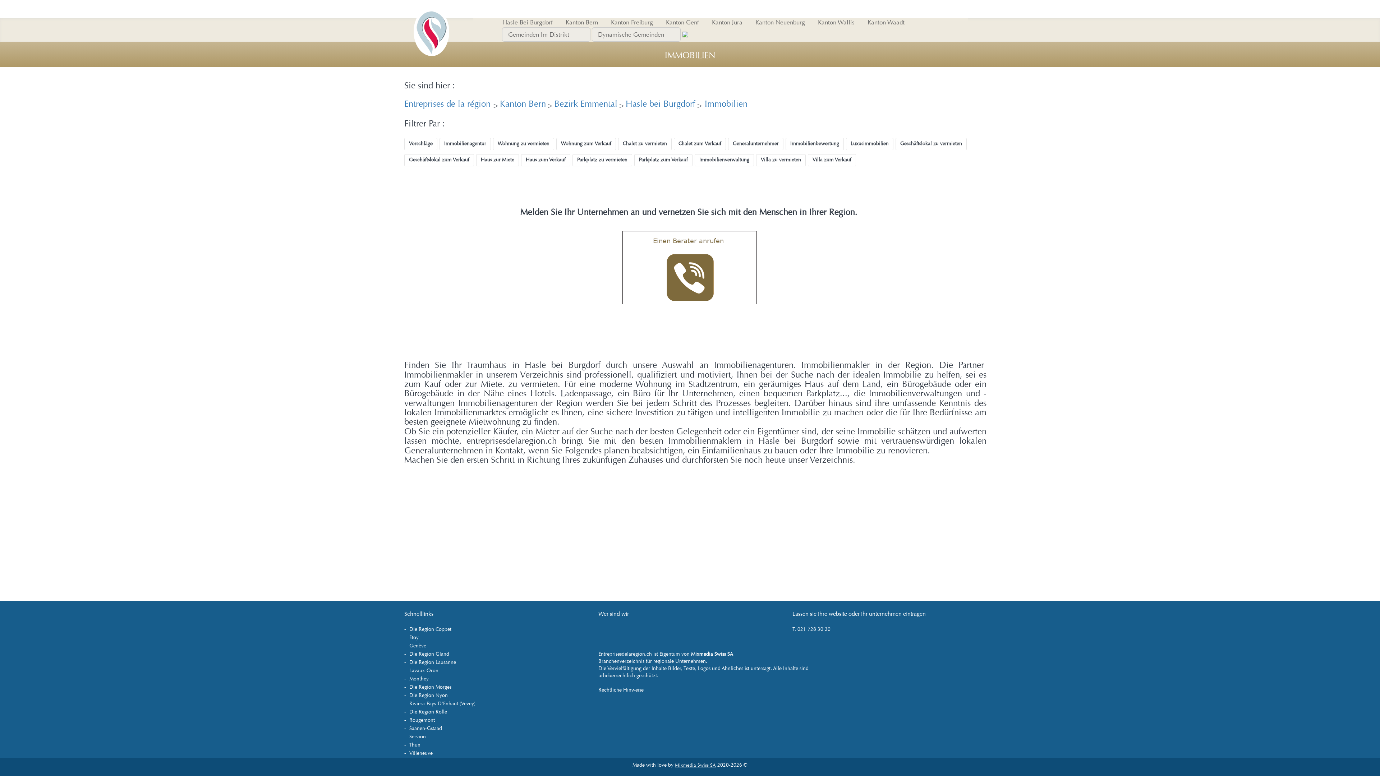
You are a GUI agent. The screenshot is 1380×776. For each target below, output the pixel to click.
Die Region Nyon (428, 695)
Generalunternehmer (756, 143)
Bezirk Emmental (585, 104)
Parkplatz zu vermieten (602, 160)
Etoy (414, 637)
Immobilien (725, 104)
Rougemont (422, 720)
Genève (417, 646)
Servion (417, 737)
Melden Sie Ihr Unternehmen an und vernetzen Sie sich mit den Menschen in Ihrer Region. (688, 212)
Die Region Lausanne (432, 662)
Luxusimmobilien (870, 143)
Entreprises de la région (448, 104)
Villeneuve (421, 753)
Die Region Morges (430, 687)
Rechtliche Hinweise (621, 690)
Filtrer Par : (424, 124)
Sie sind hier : (429, 86)
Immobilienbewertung (814, 143)
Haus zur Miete (497, 160)
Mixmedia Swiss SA (695, 765)
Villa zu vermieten (781, 160)
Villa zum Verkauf (832, 160)
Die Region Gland (429, 654)
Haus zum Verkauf (546, 160)
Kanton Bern (523, 104)
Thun (414, 745)
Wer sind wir (613, 613)
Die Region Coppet (430, 629)
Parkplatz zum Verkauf (663, 160)
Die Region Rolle (428, 712)
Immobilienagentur (465, 143)
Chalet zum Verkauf (699, 143)
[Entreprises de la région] (431, 9)
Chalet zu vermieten (645, 143)
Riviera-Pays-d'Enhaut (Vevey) (442, 704)
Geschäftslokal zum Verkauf (439, 160)
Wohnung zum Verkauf (586, 143)
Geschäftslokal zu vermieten (931, 143)
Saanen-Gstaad (425, 728)
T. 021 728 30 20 (811, 629)
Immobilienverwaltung (724, 160)
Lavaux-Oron (423, 671)
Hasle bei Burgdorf (660, 104)
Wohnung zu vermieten (523, 143)
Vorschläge (421, 143)
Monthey (419, 679)
